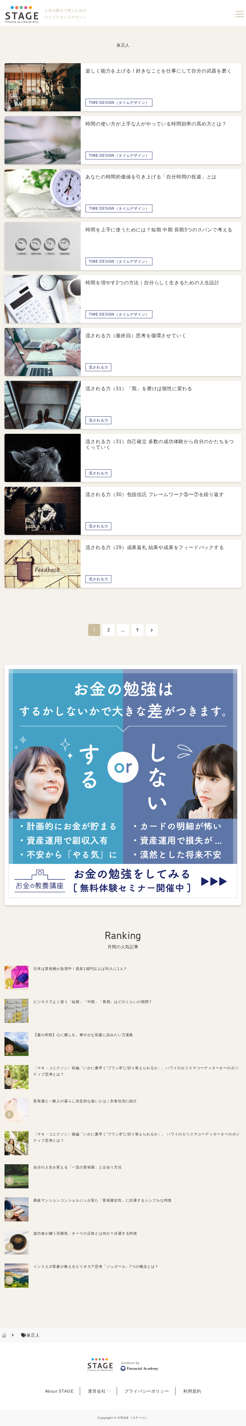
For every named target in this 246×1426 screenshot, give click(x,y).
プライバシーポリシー (146, 1391)
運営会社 (97, 1391)
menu (240, 14)
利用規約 (192, 1391)
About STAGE (59, 1391)
